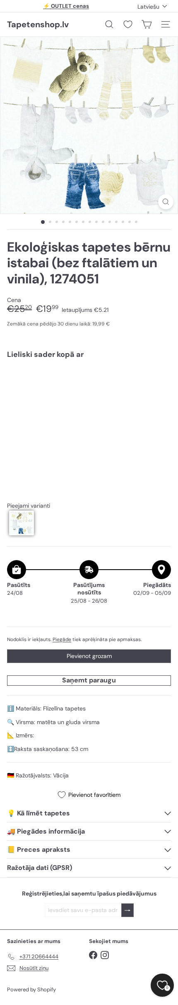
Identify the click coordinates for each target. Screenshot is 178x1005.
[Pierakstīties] (127, 910)
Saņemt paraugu (89, 680)
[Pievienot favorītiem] (160, 382)
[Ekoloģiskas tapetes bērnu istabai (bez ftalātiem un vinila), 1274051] (89, 390)
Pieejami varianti (28, 505)
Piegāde (62, 639)
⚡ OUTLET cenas (66, 6)
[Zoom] (165, 201)
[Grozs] (146, 24)
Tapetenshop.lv (38, 24)
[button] (21, 523)
